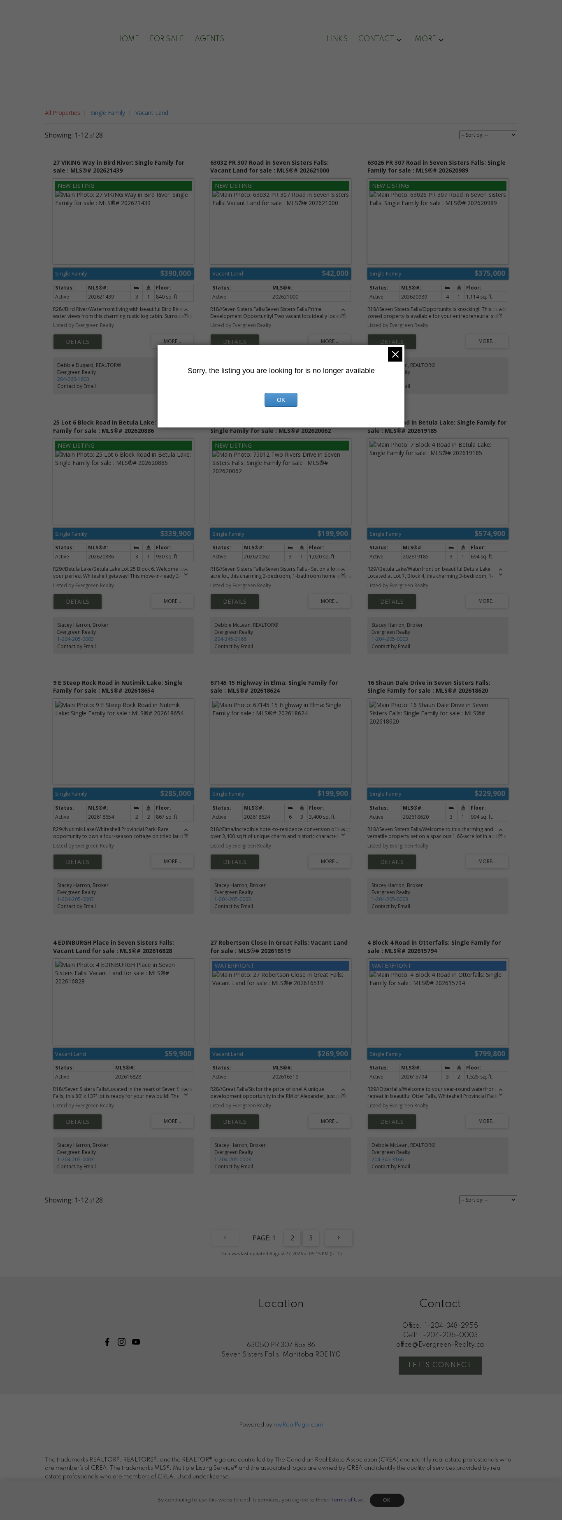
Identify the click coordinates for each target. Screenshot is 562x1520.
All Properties (62, 113)
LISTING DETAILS (77, 341)
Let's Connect (440, 1365)
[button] (107, 1342)
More (425, 39)
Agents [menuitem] (209, 39)
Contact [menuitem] (376, 39)
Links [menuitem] (337, 39)
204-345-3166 (230, 638)
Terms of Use (346, 1500)
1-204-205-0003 (75, 638)
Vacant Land (151, 113)
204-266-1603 (73, 379)
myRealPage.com (298, 1425)
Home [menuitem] (127, 39)
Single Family (108, 113)
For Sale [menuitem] (167, 39)
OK (387, 1500)
